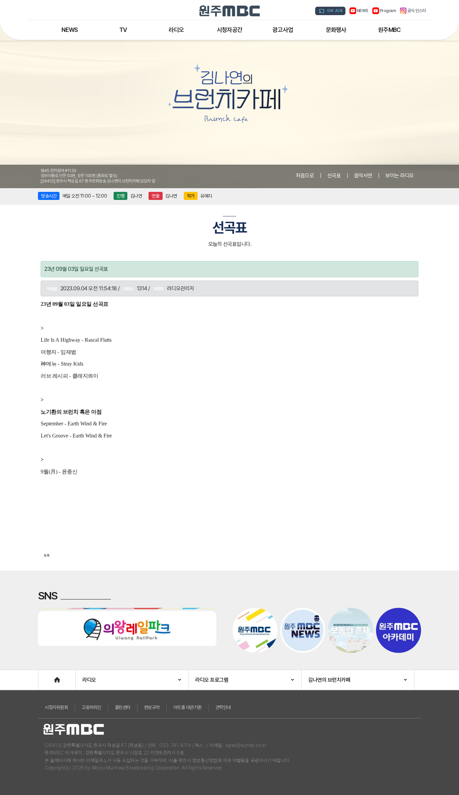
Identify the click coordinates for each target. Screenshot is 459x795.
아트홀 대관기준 (187, 707)
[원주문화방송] (229, 10)
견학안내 (223, 707)
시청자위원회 (56, 707)
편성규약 (152, 707)
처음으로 (305, 175)
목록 (47, 555)
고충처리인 (91, 707)
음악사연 (363, 175)
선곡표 (334, 175)
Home (45, 676)
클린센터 (122, 707)
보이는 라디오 (399, 175)
